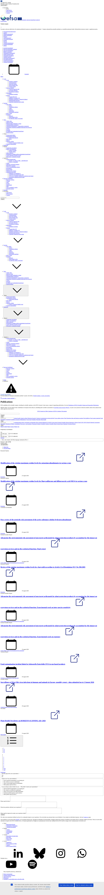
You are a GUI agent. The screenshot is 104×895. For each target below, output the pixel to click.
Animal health (17, 418)
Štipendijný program (10, 165)
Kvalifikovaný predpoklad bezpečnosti (14, 131)
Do (1, 435)
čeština (8, 34)
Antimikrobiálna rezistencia (12, 125)
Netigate (17, 819)
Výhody (8, 181)
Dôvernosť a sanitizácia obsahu (13, 156)
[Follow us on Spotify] (32, 869)
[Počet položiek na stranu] (12, 741)
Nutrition (34, 419)
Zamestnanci (9, 185)
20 (4, 750)
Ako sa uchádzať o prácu (11, 187)
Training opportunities (11, 144)
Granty (7, 163)
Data (65, 418)
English (5, 40)
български (9, 31)
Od (1, 432)
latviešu (8, 48)
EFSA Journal (9, 11)
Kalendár (27, 74)
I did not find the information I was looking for (13, 788)
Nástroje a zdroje (10, 141)
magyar (8, 50)
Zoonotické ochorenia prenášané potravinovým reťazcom (19, 127)
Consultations (9, 831)
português (8, 55)
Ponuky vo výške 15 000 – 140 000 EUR (18, 160)
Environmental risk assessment (17, 562)
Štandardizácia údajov (11, 136)
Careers (8, 829)
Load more (3, 772)
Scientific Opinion (45, 424)
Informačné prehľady (14, 112)
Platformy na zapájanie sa (14, 173)
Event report (54, 422)
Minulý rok (16, 426)
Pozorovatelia (9, 169)
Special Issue (60, 424)
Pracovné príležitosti (7, 178)
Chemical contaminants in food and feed (45, 418)
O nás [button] (4, 211)
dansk (7, 35)
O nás (4, 79)
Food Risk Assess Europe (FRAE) (61, 407)
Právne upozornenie (7, 874)
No (2, 776)
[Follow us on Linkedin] (18, 858)
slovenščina (8, 59)
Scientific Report (53, 424)
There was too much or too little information (13, 791)
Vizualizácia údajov (13, 107)
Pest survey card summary (26, 424)
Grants (7, 833)
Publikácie (5, 145)
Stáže (7, 186)
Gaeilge (8, 43)
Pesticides (38, 419)
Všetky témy (9, 121)
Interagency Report (73, 422)
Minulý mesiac (10, 426)
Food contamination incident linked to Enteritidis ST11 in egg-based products (33, 664)
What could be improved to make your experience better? (13, 813)
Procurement (9, 832)
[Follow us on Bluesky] (39, 858)
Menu (2, 76)
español (5, 32)
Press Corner (9, 113)
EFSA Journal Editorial (41, 422)
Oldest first (5, 447)
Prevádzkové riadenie (14, 91)
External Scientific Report (63, 422)
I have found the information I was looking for (13, 780)
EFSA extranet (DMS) (11, 846)
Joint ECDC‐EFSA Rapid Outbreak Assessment (89, 422)
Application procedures (11, 148)
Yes (2, 775)
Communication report (19, 422)
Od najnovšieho (4, 444)
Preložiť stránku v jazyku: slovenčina (41, 395)
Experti (7, 183)
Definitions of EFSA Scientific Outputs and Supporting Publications (83, 405)
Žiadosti (5, 318)
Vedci (7, 182)
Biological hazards (32, 418)
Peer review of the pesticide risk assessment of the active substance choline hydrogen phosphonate (36, 520)
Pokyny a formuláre (13, 162)
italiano (5, 45)
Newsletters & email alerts (12, 836)
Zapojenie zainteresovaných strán (16, 102)
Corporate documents (11, 827)
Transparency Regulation (11, 825)
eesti (7, 38)
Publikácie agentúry (13, 94)
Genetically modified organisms (13, 419)
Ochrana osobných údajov (9, 875)
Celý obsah (8, 104)
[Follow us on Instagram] (60, 858)
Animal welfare (23, 418)
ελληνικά (8, 39)
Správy (10, 105)
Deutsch (5, 36)
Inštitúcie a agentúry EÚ (14, 98)
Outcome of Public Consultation (13, 424)
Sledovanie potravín (13, 137)
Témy (4, 119)
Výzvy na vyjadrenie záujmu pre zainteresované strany (21, 176)
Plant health (43, 419)
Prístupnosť (6, 877)
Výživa (7, 128)
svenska (8, 62)
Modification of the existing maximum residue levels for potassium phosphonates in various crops (36, 463)
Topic (2, 416)
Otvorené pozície (10, 188)
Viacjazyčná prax (7, 876)
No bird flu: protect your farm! (16, 118)
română (7, 57)
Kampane (8, 114)
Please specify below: (5, 801)
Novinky (5, 103)
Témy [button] (4, 271)
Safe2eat (11, 116)
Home (4, 379)
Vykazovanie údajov (10, 135)
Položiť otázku (12, 151)
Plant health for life (13, 117)
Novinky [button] (5, 245)
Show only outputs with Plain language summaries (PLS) (14, 439)
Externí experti (12, 86)
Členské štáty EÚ (13, 96)
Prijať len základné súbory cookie (84, 885)
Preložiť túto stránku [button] (6, 394)
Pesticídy (8, 130)
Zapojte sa (6, 337)
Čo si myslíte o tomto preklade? (8, 398)
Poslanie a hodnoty (13, 81)
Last (4, 769)
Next (4, 768)
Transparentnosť (12, 82)
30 (4, 752)
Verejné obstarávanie (10, 159)
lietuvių (10, 49)
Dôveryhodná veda (13, 85)
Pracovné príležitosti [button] (7, 367)
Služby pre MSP (12, 150)
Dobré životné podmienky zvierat (13, 123)
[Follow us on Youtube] (11, 869)
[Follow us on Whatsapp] (81, 858)
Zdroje (5, 295)
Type (2, 421)
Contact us (85, 817)
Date (2, 425)
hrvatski (8, 44)
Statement (65, 424)
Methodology (23, 419)
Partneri (8, 95)
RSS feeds (8, 837)
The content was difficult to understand (12, 790)
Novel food (29, 419)
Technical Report (71, 424)
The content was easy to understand (11, 781)
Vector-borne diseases (12, 707)
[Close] (1, 397)
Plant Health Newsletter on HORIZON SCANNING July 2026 (23, 721)
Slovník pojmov (9, 132)
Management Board (10, 824)
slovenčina (9, 58)
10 (4, 749)
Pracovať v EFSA (10, 179)
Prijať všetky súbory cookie (66, 885)
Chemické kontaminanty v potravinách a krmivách (17, 126)
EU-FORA (48, 422)
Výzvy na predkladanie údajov (13, 167)
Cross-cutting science (59, 418)
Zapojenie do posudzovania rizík (16, 174)
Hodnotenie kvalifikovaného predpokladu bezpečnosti (18, 154)
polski (8, 54)
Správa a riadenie (10, 88)
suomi (8, 60)
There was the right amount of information (12, 783)
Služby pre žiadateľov (11, 149)
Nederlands (9, 53)
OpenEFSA (9, 842)
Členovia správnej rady (14, 89)
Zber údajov (9, 139)
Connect (8, 12)
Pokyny (8, 140)
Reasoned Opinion (36, 424)
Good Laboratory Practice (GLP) (13, 155)
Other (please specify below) (9, 784)
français (5, 41)
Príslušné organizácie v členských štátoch (18, 99)
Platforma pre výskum (11, 170)
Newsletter (3, 424)
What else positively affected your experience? (11, 807)
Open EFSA (9, 10)
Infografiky (11, 110)
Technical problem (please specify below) (12, 793)
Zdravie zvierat (9, 122)
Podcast (11, 109)
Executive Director (13, 90)
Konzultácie (9, 168)
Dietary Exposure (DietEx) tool (16, 142)
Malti (7, 51)
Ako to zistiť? (4, 5)
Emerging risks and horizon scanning (75, 418)
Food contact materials (95, 418)
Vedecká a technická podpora (12, 164)
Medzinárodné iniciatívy (14, 100)
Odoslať (2, 437)
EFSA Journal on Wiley (42, 411)
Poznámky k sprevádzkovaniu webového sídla (13, 879)
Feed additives (86, 418)
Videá (10, 108)
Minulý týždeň (4, 426)
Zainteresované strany (11, 172)
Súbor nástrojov (9, 153)
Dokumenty (9, 93)
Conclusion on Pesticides (29, 422)
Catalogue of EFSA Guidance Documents (57, 411)
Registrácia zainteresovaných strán (16, 177)
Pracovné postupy (13, 84)
